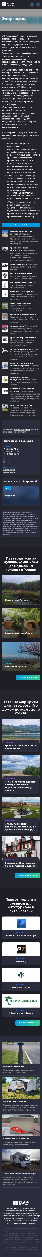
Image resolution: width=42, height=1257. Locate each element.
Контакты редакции (10, 1247)
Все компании (28, 1023)
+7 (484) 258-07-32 (11, 452)
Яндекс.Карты (9, 472)
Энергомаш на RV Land (30, 518)
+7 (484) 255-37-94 (11, 454)
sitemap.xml (34, 1247)
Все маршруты (27, 875)
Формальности (23, 1247)
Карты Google (9, 470)
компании (6, 534)
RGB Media (33, 1249)
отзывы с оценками (22, 430)
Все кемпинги (28, 677)
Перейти (6, 462)
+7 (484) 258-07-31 (11, 449)
